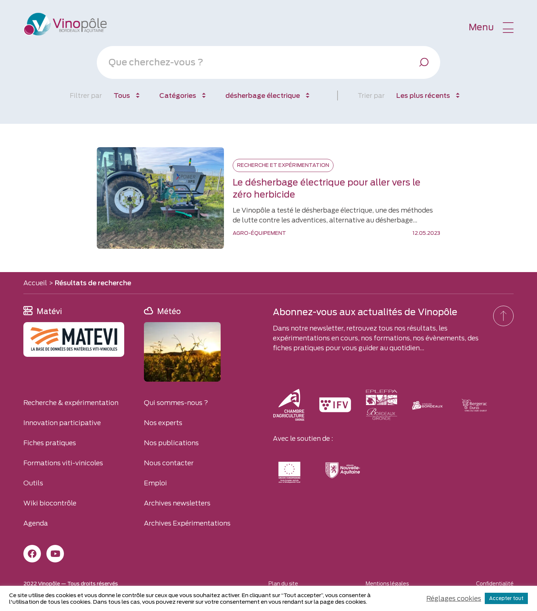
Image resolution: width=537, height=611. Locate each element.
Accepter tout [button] (506, 598)
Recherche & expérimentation (70, 402)
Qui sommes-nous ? (176, 402)
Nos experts (163, 423)
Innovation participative (62, 423)
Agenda (35, 523)
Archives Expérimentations (187, 523)
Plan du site (283, 584)
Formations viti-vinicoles (63, 463)
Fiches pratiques (49, 443)
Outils (33, 483)
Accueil (35, 283)
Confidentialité (495, 584)
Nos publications (171, 443)
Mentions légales (387, 584)
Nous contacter (169, 463)
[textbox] (259, 62)
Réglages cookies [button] (453, 598)
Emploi (155, 483)
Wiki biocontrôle (49, 503)
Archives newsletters (177, 503)
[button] (491, 27)
